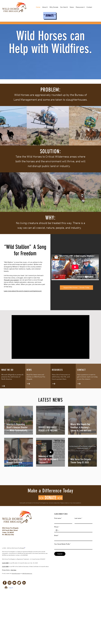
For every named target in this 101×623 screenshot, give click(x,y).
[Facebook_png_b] (5, 583)
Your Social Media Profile (62, 544)
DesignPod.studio (16, 573)
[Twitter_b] (19, 583)
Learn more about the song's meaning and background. (23, 291)
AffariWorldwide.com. (27, 573)
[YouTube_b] (14, 583)
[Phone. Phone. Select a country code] (57, 530)
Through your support (11, 280)
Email (56, 535)
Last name (78, 518)
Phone (56, 527)
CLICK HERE (5, 566)
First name (58, 518)
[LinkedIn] (24, 583)
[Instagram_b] (9, 583)
